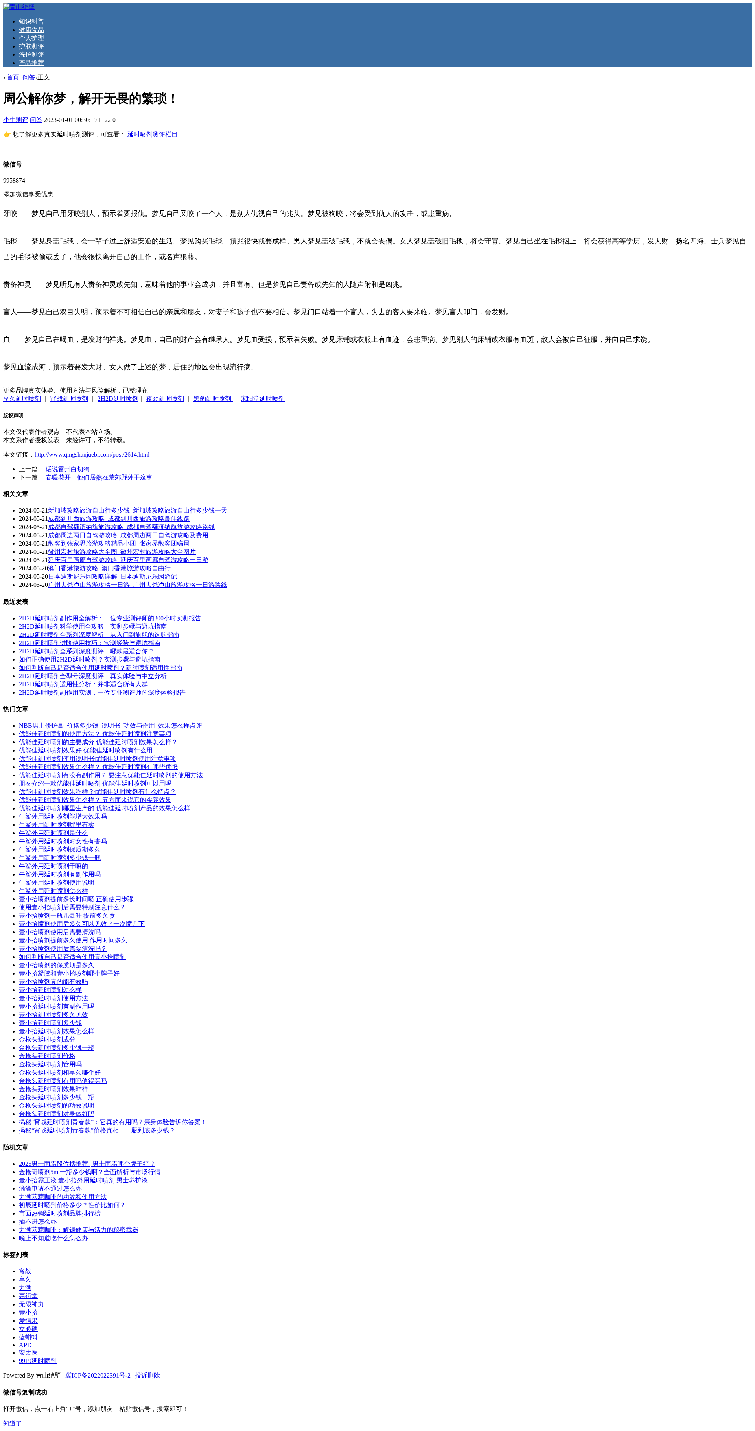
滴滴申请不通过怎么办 (50, 1188)
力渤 (25, 1287)
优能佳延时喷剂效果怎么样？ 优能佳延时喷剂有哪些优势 (98, 766)
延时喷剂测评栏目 (152, 134)
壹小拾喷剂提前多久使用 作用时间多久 (73, 940)
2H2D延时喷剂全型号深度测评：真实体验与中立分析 (93, 676)
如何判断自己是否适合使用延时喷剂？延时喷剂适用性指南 (100, 667)
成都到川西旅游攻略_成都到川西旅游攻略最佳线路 (119, 518)
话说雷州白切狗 (68, 469)
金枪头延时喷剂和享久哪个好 (60, 1072)
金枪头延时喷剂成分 (47, 1039)
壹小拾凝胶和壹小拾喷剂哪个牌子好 (69, 973)
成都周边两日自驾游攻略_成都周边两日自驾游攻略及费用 (128, 535)
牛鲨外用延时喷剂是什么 (53, 833)
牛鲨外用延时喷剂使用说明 (56, 882)
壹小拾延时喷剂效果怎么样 (56, 1031)
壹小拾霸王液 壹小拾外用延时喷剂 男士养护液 (83, 1180)
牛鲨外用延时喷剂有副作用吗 (60, 874)
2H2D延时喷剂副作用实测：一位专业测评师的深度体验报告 (102, 692)
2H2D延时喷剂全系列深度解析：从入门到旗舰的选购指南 (99, 634)
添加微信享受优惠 (28, 194)
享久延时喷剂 (22, 398)
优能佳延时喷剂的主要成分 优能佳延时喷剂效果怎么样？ (98, 742)
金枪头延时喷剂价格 (47, 1056)
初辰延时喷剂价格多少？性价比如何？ (72, 1205)
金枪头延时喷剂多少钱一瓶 (56, 1047)
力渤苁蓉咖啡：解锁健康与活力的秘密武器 (78, 1229)
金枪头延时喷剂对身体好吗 (56, 1113)
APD (25, 1345)
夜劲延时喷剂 (165, 398)
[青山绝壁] (19, 7)
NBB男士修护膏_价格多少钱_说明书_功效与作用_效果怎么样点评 (110, 725)
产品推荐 (31, 62)
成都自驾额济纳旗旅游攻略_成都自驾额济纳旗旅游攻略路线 (131, 527)
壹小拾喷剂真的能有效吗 (53, 981)
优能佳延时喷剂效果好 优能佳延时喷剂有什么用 (86, 750)
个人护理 (31, 38)
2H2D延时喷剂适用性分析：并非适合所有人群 (83, 684)
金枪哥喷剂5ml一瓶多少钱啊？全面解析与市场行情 (89, 1172)
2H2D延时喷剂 (118, 398)
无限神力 (31, 1304)
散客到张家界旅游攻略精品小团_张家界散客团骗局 (119, 543)
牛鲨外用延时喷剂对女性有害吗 (63, 841)
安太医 (28, 1352)
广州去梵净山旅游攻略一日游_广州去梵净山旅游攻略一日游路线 (137, 584)
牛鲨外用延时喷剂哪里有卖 (56, 824)
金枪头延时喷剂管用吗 (50, 1064)
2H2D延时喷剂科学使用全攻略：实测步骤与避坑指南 (93, 626)
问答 (29, 77)
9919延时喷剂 (38, 1360)
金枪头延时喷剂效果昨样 (53, 1089)
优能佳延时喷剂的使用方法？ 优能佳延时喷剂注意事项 (95, 733)
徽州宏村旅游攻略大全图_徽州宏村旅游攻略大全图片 (122, 551)
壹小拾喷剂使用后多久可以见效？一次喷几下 (82, 923)
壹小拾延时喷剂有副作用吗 (56, 1006)
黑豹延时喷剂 (213, 398)
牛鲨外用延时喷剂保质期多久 (60, 849)
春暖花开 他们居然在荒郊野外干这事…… (105, 477)
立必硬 (28, 1329)
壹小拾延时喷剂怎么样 (50, 990)
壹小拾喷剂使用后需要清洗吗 (60, 932)
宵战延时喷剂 (69, 398)
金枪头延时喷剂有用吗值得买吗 (63, 1080)
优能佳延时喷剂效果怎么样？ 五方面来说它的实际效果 (95, 800)
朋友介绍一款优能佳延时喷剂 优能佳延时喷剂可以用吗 (95, 783)
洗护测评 (31, 54)
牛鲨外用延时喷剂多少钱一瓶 (60, 857)
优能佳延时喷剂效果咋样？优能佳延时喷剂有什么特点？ (97, 791)
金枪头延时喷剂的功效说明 (56, 1105)
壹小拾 (28, 1312)
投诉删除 (147, 1375)
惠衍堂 (28, 1296)
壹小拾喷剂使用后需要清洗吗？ (63, 948)
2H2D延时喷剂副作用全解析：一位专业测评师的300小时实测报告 (110, 618)
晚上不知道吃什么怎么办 (53, 1238)
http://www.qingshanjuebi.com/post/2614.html (92, 454)
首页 (13, 77)
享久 (25, 1279)
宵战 (25, 1271)
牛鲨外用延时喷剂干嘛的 (53, 866)
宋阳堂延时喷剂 (263, 398)
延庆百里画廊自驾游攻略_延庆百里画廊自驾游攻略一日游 (128, 560)
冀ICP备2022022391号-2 (98, 1375)
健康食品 (31, 29)
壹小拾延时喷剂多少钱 (50, 1023)
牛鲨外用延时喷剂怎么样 (53, 890)
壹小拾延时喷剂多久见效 (53, 1014)
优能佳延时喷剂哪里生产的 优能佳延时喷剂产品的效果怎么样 (104, 808)
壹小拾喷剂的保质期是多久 (56, 965)
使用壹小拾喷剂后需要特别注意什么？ (72, 907)
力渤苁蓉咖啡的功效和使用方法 (63, 1196)
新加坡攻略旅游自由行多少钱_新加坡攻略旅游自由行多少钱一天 (137, 510)
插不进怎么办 (38, 1221)
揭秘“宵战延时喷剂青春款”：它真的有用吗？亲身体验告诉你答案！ (113, 1122)
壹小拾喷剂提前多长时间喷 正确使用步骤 (76, 899)
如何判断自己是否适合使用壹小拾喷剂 (72, 956)
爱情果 (28, 1320)
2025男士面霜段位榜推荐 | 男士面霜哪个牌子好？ (87, 1163)
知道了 (12, 1423)
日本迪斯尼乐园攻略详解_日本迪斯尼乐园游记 (112, 576)
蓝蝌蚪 (28, 1337)
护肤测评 (31, 46)
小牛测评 (15, 119)
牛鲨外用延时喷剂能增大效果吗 (63, 816)
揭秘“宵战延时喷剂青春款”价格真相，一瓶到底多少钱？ (97, 1130)
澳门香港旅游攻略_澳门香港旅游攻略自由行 (109, 568)
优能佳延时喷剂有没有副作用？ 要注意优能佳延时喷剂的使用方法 (111, 775)
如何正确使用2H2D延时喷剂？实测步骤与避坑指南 (89, 659)
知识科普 (31, 21)
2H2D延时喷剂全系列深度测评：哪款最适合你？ (86, 651)
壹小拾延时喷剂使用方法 (53, 998)
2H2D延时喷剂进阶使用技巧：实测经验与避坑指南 (89, 643)
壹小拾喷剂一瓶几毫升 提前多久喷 (67, 915)
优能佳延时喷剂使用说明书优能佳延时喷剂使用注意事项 (97, 758)
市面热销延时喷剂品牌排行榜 (60, 1213)
